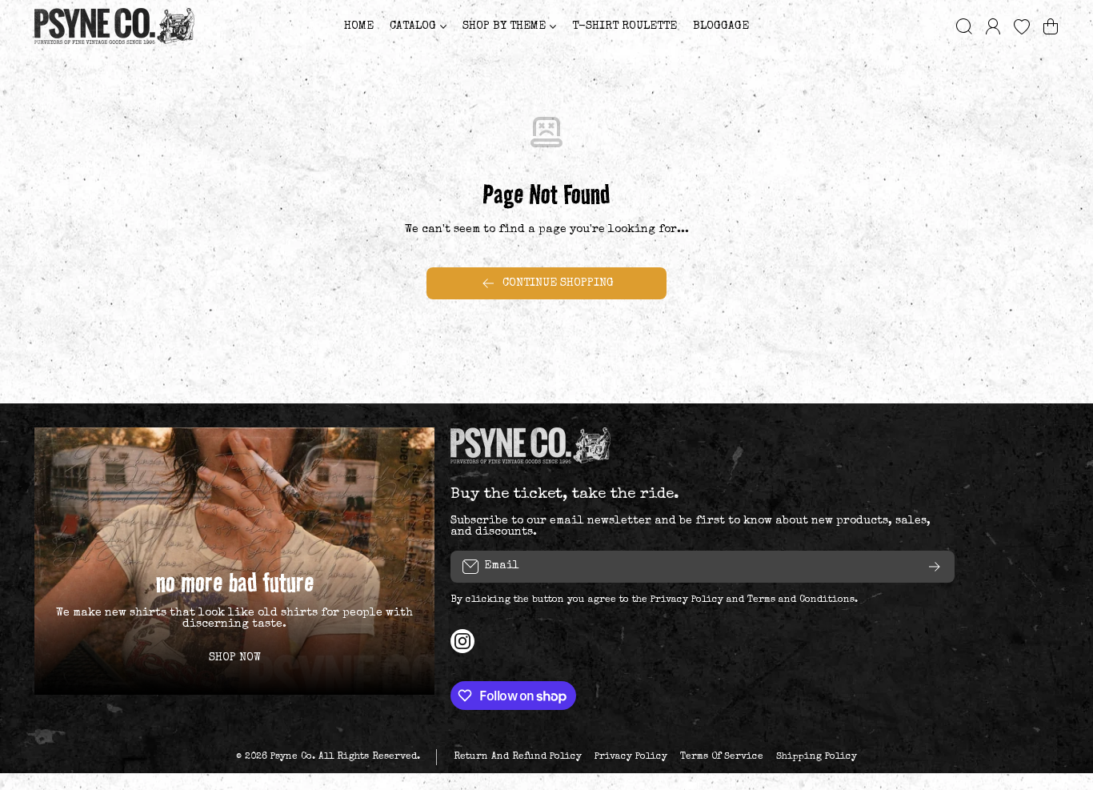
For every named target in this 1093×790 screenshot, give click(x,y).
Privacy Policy (687, 600)
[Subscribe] (935, 567)
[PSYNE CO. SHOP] (114, 26)
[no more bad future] (234, 560)
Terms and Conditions (801, 600)
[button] (1051, 26)
